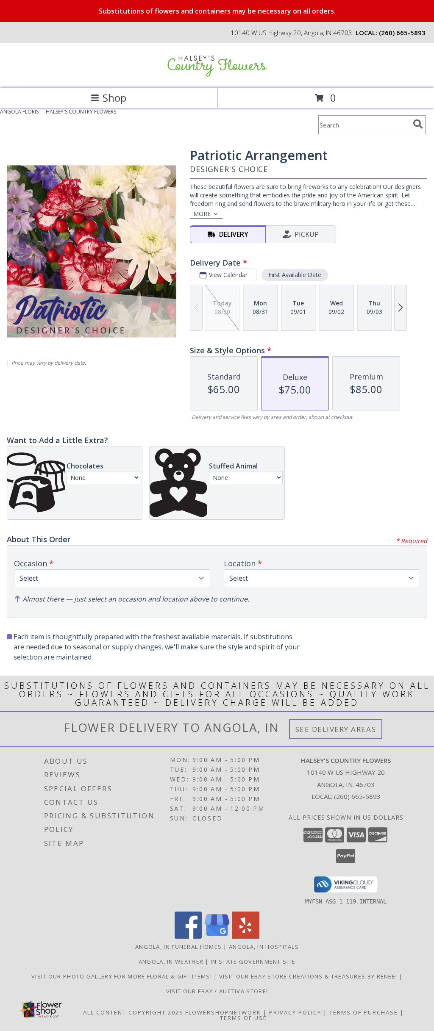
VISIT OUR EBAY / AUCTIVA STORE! (217, 991)
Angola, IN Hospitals (264, 947)
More (202, 214)
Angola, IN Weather (171, 961)
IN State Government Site (253, 961)
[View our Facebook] (188, 936)
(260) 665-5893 (402, 32)
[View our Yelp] (245, 936)
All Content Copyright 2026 (133, 1012)
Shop (114, 98)
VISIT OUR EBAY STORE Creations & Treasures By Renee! (309, 976)
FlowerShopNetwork (223, 1012)
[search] (418, 124)
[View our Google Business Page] (217, 936)
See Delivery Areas (335, 729)
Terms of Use (243, 1018)
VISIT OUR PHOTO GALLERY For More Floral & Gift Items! (122, 976)
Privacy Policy (295, 1012)
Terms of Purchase (363, 1012)
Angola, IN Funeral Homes (178, 947)
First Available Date (294, 275)
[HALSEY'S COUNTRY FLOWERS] (217, 76)
